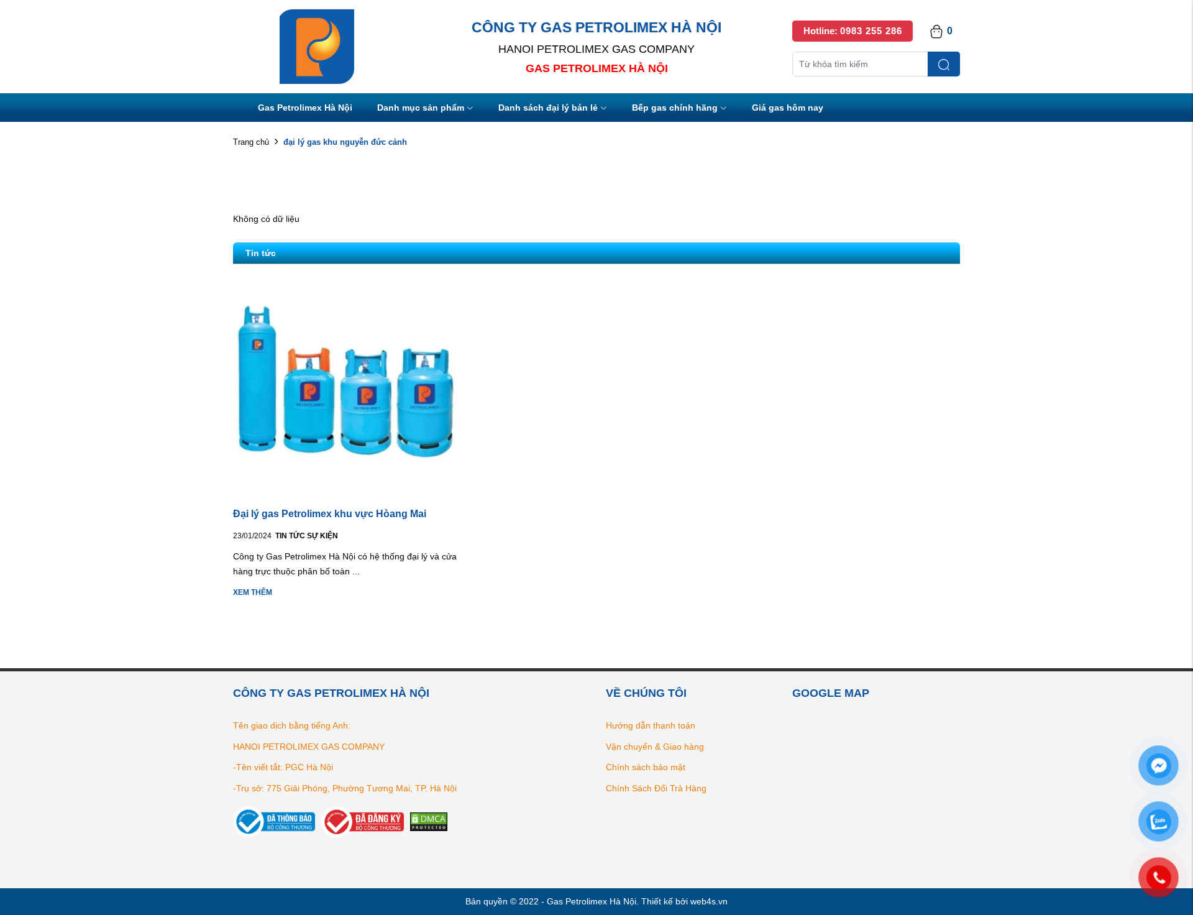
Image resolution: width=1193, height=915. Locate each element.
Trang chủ (251, 142)
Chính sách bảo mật (645, 767)
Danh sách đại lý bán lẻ (548, 108)
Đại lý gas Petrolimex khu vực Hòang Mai (329, 513)
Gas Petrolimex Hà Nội (305, 108)
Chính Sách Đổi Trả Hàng (656, 788)
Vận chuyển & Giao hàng (655, 747)
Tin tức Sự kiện (306, 535)
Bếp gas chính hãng (675, 108)
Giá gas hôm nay (787, 108)
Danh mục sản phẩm (420, 108)
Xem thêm (252, 592)
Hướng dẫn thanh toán (650, 725)
